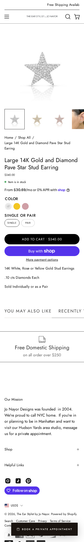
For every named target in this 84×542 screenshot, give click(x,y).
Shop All (24, 137)
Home (8, 137)
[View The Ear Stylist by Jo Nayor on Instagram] (7, 480)
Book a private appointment (47, 529)
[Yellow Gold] (16, 206)
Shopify (71, 514)
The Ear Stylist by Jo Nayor (33, 514)
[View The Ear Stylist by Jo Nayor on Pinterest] (28, 480)
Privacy (42, 521)
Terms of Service (60, 521)
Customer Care (25, 521)
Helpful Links (14, 465)
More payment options (42, 259)
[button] (67, 16)
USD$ (14, 505)
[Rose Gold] (25, 206)
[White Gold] (8, 206)
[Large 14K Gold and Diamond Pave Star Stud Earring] (14, 119)
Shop (8, 449)
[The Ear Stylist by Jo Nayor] (42, 16)
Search (8, 521)
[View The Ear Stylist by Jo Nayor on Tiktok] (18, 480)
